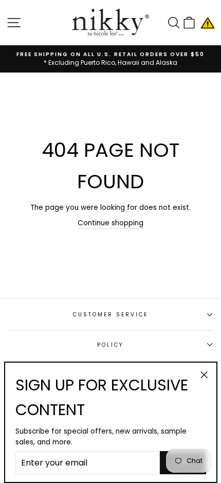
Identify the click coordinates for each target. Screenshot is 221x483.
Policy (110, 345)
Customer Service (111, 314)
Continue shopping (110, 223)
